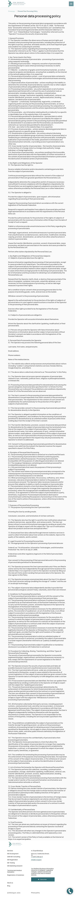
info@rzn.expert (36, 860)
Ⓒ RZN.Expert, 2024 (13, 893)
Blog (8, 886)
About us (10, 883)
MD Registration (12, 860)
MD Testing (11, 863)
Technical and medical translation (14, 871)
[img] (15, 844)
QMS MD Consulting (13, 857)
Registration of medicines (15, 875)
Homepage (11, 11)
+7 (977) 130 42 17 (37, 857)
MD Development (12, 854)
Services (10, 851)
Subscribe (43, 879)
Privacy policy (35, 893)
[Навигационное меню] (71, 4)
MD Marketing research (14, 866)
